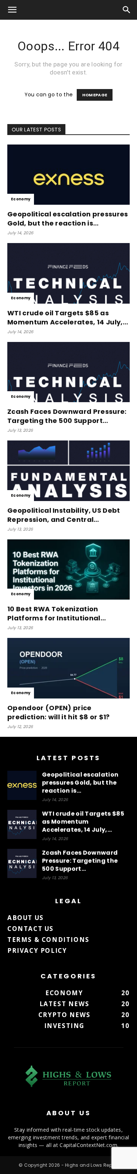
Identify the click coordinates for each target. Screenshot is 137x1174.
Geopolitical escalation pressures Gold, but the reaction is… (67, 218)
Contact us (30, 928)
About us (25, 917)
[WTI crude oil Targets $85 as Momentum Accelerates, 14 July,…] (68, 273)
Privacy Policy (37, 950)
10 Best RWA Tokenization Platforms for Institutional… (56, 613)
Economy (20, 199)
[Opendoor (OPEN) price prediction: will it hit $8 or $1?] (68, 668)
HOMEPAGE (94, 95)
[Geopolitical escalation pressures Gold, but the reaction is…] (68, 175)
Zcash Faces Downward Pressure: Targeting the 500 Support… (67, 416)
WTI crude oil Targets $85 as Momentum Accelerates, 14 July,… (67, 317)
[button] (12, 10)
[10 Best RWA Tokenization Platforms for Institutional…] (68, 569)
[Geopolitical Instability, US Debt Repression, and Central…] (68, 470)
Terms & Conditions (48, 939)
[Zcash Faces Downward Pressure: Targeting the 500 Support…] (68, 372)
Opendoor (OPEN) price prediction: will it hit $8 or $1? (58, 712)
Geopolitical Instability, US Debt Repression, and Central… (63, 515)
